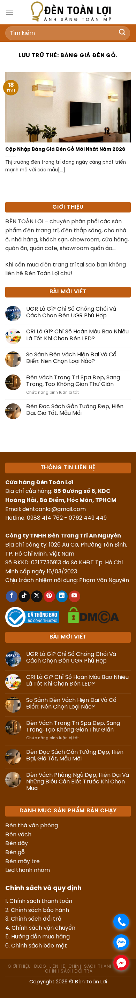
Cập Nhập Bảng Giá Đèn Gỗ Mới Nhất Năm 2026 (65, 149)
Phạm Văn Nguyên (104, 580)
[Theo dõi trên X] (37, 596)
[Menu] (9, 12)
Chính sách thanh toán (40, 901)
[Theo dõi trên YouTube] (74, 596)
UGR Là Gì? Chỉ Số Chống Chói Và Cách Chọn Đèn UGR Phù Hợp (71, 312)
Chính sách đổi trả (36, 919)
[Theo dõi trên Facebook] (11, 596)
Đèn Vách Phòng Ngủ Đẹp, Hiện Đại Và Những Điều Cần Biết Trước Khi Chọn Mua (77, 781)
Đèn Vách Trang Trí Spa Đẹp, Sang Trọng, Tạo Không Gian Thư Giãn (73, 381)
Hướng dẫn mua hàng (40, 937)
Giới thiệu (19, 966)
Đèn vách (18, 835)
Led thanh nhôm (27, 870)
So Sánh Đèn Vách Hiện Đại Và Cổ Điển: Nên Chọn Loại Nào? (71, 358)
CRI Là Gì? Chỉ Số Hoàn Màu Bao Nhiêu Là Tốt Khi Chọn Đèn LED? (77, 335)
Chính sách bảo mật (39, 946)
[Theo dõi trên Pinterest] (49, 596)
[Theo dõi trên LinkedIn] (62, 596)
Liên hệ (57, 966)
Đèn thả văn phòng (31, 826)
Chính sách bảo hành (40, 910)
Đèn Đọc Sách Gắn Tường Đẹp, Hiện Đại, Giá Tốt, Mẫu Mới (74, 410)
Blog (40, 966)
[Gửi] (122, 33)
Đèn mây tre (22, 862)
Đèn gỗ (15, 853)
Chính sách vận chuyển (43, 928)
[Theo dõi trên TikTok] (24, 596)
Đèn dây (16, 843)
